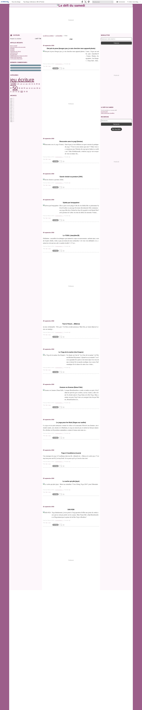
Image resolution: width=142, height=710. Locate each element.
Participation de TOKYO (15, 51)
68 (10, 88)
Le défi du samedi (48, 36)
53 (32, 83)
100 (13, 84)
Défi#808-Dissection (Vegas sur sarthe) (18, 55)
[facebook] (82, 2)
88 (36, 84)
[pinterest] (88, 2)
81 (34, 83)
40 (22, 88)
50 (15, 88)
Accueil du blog (104, 111)
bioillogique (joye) (14, 52)
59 (24, 88)
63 (39, 88)
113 (27, 88)
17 (10, 91)
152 (27, 84)
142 (29, 83)
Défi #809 (12, 48)
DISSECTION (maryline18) (16, 57)
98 (37, 88)
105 (18, 83)
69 (21, 91)
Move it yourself (13, 45)
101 (35, 88)
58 (39, 84)
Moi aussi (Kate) (13, 54)
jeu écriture (22, 79)
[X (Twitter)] (85, 2)
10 (24, 84)
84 (16, 91)
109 (13, 91)
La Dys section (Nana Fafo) (16, 58)
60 (27, 91)
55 (24, 91)
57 (19, 91)
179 (21, 84)
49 (29, 88)
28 (32, 88)
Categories (58, 36)
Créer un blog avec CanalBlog (107, 113)
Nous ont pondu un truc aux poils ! (18, 47)
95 (19, 88)
